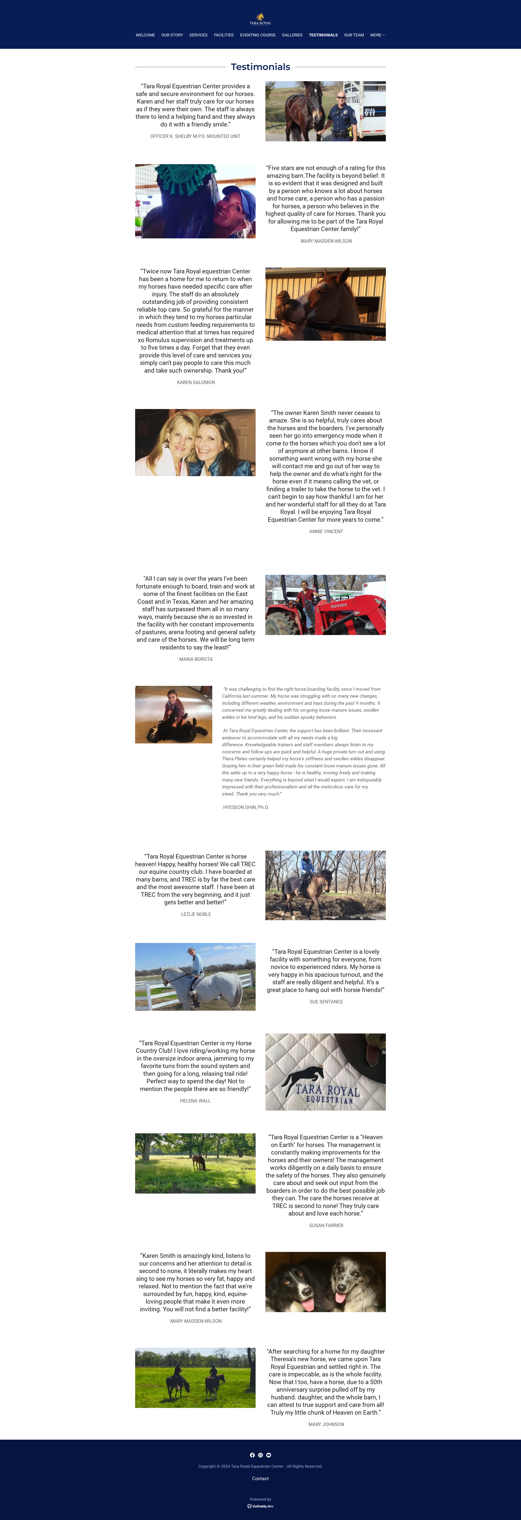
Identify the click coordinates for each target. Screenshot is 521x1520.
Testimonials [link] (323, 35)
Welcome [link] (145, 35)
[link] (260, 19)
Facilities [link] (224, 35)
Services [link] (198, 35)
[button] (377, 35)
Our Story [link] (172, 35)
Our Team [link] (354, 35)
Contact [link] (260, 1478)
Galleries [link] (292, 35)
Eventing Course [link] (258, 35)
